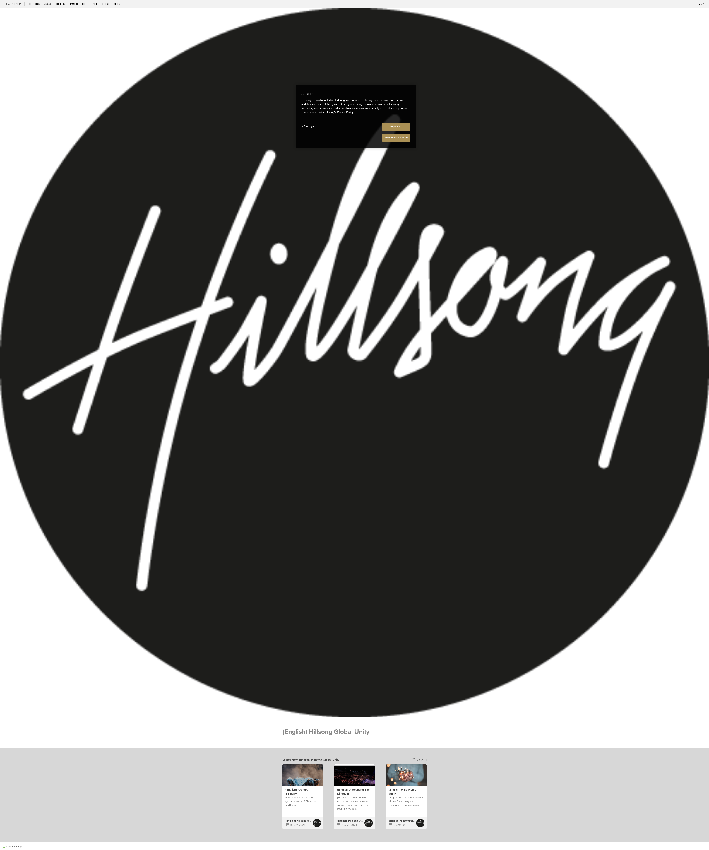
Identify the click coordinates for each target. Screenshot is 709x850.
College (60, 4)
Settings (309, 126)
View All (422, 760)
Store (106, 4)
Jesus (48, 4)
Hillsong (34, 4)
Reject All (396, 126)
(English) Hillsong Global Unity (304, 820)
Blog (117, 4)
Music (74, 4)
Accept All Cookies (396, 137)
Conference (90, 4)
